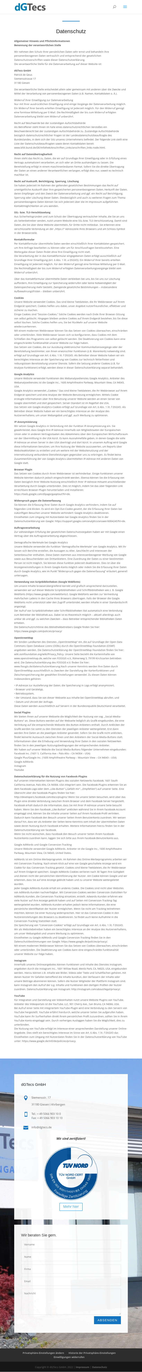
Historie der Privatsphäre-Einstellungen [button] (92, 1353)
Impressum (82, 1367)
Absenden (107, 1320)
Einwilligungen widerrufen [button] (69, 1357)
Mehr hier (71, 1206)
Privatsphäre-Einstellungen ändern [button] (43, 1353)
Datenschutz (99, 1367)
